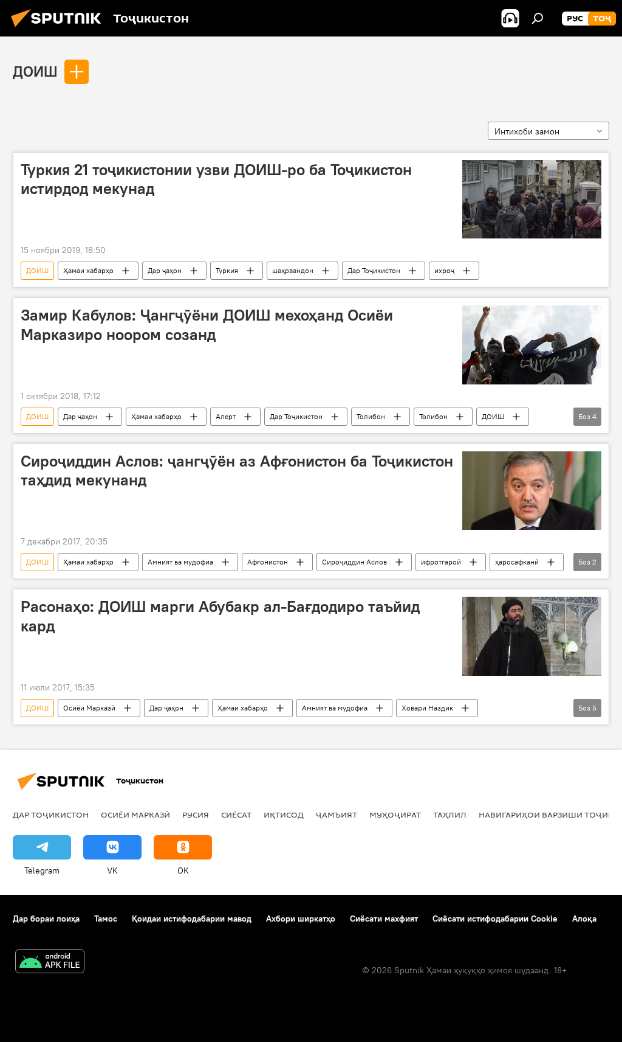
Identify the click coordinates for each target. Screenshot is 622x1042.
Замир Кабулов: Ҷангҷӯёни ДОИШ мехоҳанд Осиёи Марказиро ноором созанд (207, 324)
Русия (195, 814)
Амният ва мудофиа (180, 561)
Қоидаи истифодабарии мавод (191, 918)
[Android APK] (50, 962)
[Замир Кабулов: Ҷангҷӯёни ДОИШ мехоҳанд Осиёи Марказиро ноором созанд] (531, 344)
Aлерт (226, 416)
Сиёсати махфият (384, 918)
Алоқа (584, 918)
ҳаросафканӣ (517, 561)
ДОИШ (35, 71)
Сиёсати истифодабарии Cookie (495, 918)
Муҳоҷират (395, 814)
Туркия (227, 270)
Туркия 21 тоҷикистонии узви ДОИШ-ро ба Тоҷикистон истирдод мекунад (216, 179)
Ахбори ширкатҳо (300, 918)
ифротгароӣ (441, 561)
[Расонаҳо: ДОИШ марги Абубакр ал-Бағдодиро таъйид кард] (531, 636)
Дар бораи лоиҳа (46, 918)
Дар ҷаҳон (165, 270)
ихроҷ (444, 270)
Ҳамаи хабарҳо (88, 270)
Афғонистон (267, 561)
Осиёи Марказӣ (89, 707)
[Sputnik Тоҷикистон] (59, 28)
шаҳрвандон (292, 270)
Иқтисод (284, 814)
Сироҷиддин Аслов (354, 561)
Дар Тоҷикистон (373, 270)
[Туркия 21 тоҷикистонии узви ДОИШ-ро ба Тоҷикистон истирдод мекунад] (531, 199)
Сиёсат (236, 814)
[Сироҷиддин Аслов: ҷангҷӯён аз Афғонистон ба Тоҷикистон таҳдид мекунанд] (531, 490)
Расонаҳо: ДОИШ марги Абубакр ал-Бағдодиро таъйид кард (220, 616)
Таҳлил (449, 814)
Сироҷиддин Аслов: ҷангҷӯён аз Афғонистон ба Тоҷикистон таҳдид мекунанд (237, 470)
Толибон (371, 416)
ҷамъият (336, 814)
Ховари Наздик (427, 707)
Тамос (105, 918)
